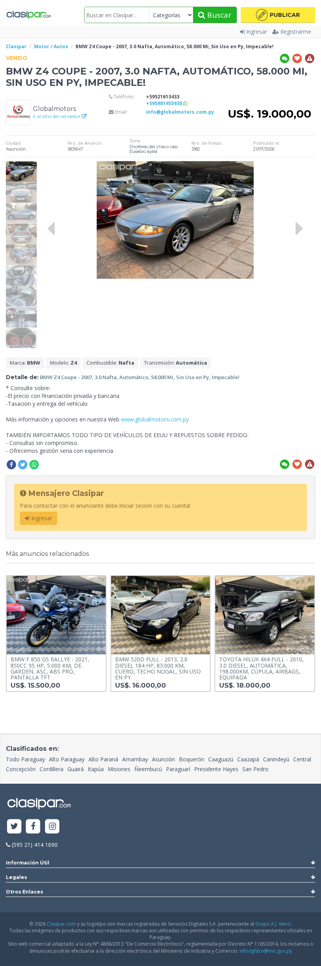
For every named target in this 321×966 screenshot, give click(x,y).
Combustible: (110, 362)
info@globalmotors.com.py (180, 112)
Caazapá (248, 759)
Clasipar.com (61, 924)
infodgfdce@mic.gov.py (266, 951)
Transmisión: (175, 362)
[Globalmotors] (18, 111)
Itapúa (96, 769)
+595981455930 (164, 103)
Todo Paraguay (25, 759)
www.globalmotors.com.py (155, 419)
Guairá (75, 769)
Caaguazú (220, 759)
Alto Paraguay (67, 759)
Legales (16, 877)
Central (302, 759)
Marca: (25, 362)
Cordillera (51, 769)
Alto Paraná (103, 759)
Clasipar (16, 46)
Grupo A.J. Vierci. (273, 924)
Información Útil (27, 863)
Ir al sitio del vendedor (57, 116)
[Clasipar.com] (28, 15)
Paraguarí (178, 769)
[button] (278, 15)
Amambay (135, 759)
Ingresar (256, 31)
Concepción (21, 769)
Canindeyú (276, 759)
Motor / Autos (51, 46)
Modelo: (63, 362)
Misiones (119, 769)
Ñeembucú (148, 769)
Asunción (163, 759)
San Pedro (255, 769)
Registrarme (295, 31)
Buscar (218, 15)
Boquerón (191, 759)
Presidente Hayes (216, 769)
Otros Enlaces (24, 892)
